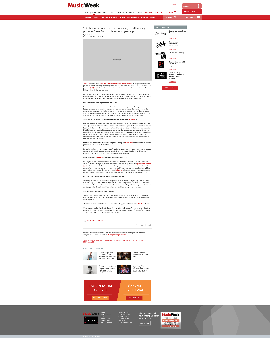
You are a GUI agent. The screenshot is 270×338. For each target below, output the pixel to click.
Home (87, 13)
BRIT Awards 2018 (89, 242)
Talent (96, 17)
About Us (104, 313)
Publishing (106, 17)
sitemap (121, 321)
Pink (111, 240)
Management (133, 17)
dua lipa (131, 240)
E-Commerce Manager (177, 53)
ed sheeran (91, 240)
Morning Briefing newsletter (116, 235)
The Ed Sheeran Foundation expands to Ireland (141, 254)
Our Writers (106, 315)
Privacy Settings (125, 323)
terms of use (123, 313)
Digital (121, 17)
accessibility (123, 319)
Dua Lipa (100, 157)
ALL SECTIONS (167, 12)
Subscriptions (106, 323)
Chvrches (119, 170)
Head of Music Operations (174, 43)
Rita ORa (99, 240)
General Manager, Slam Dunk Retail (177, 32)
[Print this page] (150, 225)
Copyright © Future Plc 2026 (91, 336)
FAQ (103, 317)
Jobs (140, 13)
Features (102, 13)
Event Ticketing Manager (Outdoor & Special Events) (176, 74)
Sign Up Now (144, 323)
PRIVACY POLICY (124, 315)
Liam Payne (129, 143)
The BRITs (86, 84)
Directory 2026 (151, 13)
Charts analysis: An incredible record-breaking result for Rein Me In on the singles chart (107, 256)
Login (174, 4)
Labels (88, 17)
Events (132, 13)
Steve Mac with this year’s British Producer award (116, 84)
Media (152, 17)
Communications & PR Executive (177, 63)
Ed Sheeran (94, 88)
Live (115, 17)
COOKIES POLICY (124, 317)
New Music (122, 13)
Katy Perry (106, 240)
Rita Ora (140, 204)
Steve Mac (117, 240)
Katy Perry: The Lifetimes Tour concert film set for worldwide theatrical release (141, 269)
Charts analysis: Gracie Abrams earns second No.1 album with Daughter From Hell (107, 269)
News (93, 13)
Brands (144, 17)
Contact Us (105, 319)
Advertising (105, 321)
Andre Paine (89, 35)
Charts (112, 13)
